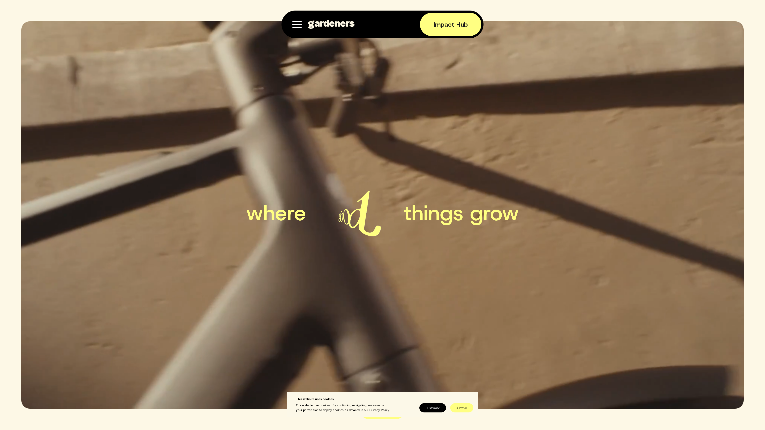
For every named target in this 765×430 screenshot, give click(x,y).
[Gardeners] (331, 24)
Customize (433, 407)
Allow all (461, 407)
